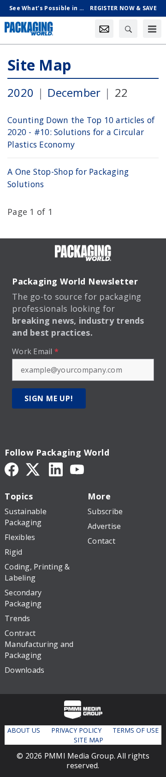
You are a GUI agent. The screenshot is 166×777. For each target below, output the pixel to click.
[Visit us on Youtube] (77, 469)
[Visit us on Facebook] (11, 469)
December (74, 92)
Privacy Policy (76, 730)
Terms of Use (136, 730)
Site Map (39, 65)
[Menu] (152, 28)
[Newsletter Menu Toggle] (104, 28)
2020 (20, 92)
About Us (23, 730)
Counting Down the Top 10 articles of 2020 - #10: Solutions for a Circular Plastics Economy (80, 132)
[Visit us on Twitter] (34, 469)
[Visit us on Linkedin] (56, 469)
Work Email (35, 351)
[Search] (128, 28)
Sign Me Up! (48, 398)
